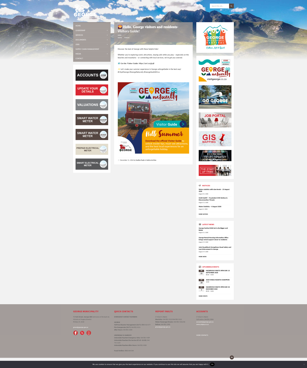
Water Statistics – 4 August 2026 (210, 207)
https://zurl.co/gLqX (146, 64)
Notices (126, 38)
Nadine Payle (140, 160)
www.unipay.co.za (202, 324)
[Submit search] (231, 6)
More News (203, 256)
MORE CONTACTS (202, 335)
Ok (212, 364)
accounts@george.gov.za (204, 322)
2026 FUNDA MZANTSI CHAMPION (218, 280)
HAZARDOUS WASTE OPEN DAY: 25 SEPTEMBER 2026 (218, 272)
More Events (203, 296)
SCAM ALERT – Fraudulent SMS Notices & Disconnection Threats (213, 199)
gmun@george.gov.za (80, 327)
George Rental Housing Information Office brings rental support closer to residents (213, 239)
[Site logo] (85, 17)
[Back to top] (232, 357)
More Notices (203, 214)
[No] (304, 364)
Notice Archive (151, 160)
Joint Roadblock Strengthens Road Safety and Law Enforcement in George (215, 248)
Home (120, 38)
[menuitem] (92, 26)
